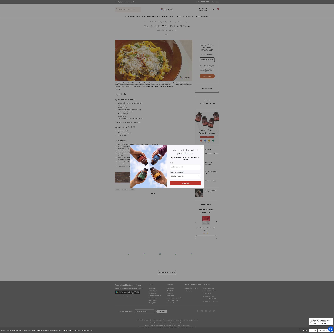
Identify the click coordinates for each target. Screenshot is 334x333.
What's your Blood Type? (177, 172)
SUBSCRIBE (185, 183)
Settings (304, 330)
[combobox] (185, 176)
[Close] (201, 147)
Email (171, 163)
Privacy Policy (89, 330)
